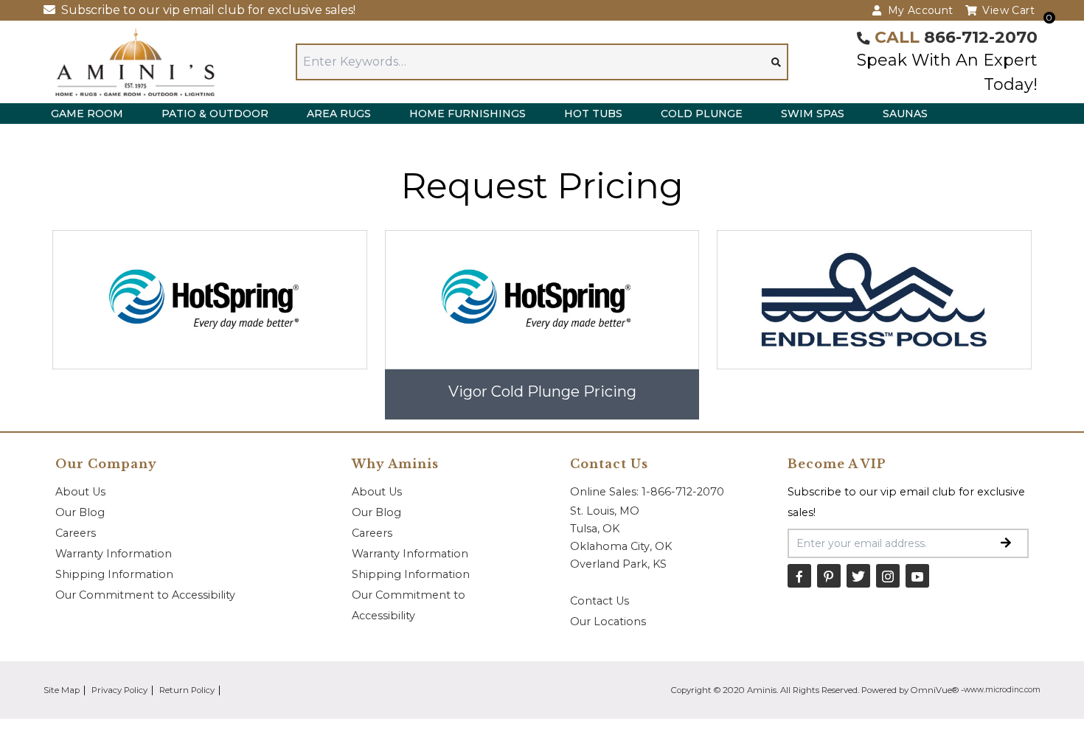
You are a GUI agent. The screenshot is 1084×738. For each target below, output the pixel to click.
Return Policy (187, 690)
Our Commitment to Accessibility (145, 595)
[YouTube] (917, 576)
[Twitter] (858, 576)
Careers (75, 533)
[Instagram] (887, 576)
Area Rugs (339, 113)
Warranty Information (113, 553)
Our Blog (80, 512)
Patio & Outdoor (214, 113)
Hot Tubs (593, 113)
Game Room (87, 113)
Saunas (905, 113)
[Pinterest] (828, 576)
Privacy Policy (119, 690)
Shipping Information (114, 574)
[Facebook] (799, 576)
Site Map (62, 690)
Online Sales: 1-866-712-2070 (647, 491)
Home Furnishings (467, 113)
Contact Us (599, 601)
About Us (80, 491)
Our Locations (608, 621)
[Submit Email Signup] (1005, 543)
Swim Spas (812, 113)
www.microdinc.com (1002, 690)
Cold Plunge (702, 113)
